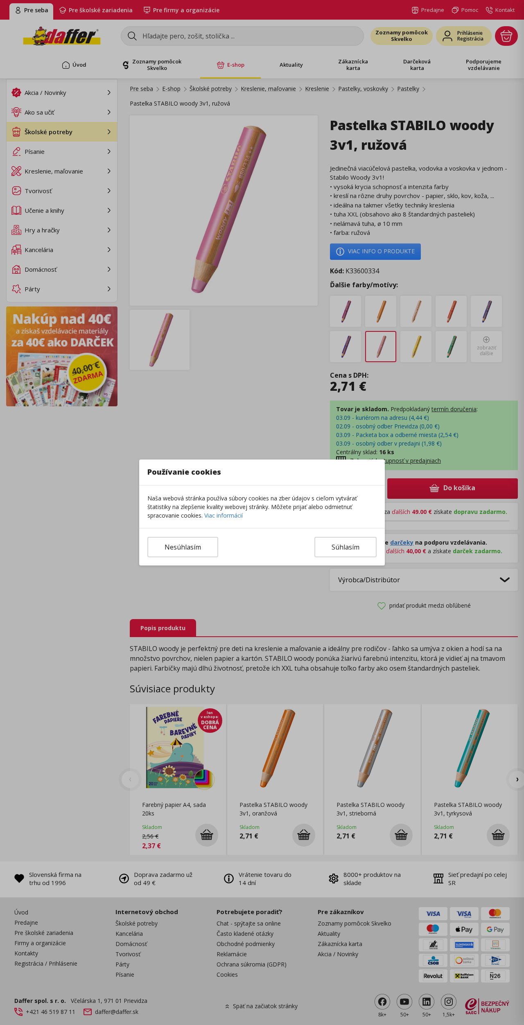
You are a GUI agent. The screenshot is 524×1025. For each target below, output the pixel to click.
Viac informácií (223, 515)
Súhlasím (345, 547)
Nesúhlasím (183, 547)
